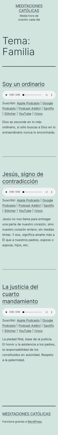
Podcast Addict (30, 108)
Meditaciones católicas (26, 414)
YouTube (25, 114)
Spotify (49, 108)
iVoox (38, 114)
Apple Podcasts (28, 103)
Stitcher (10, 114)
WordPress (35, 421)
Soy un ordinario (23, 84)
